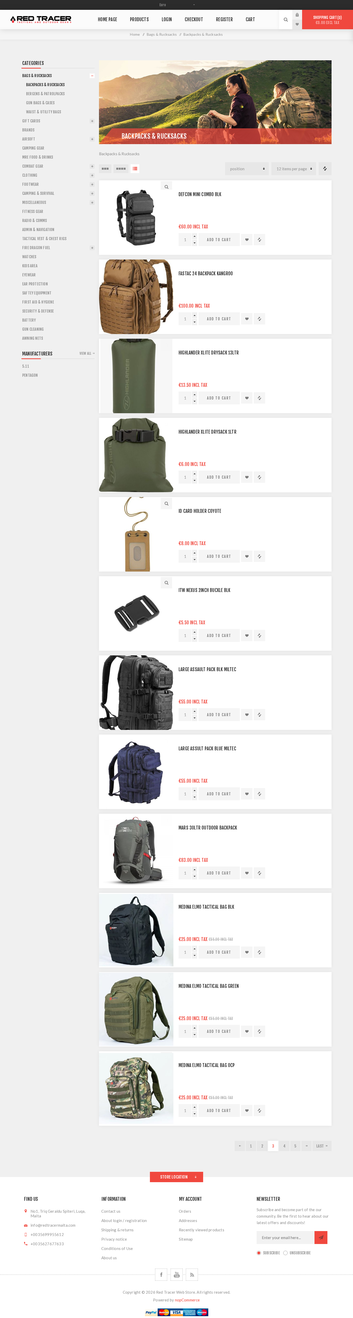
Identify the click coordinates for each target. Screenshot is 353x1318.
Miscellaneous (34, 202)
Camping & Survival (38, 193)
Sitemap (186, 1239)
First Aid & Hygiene (38, 302)
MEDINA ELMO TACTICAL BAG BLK (206, 907)
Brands (28, 130)
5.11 (25, 366)
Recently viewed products (201, 1229)
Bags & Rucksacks (162, 34)
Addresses (188, 1220)
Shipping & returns (117, 1229)
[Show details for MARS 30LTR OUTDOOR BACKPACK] (136, 851)
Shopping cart (326, 20)
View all (85, 353)
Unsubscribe (300, 1252)
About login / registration (124, 1220)
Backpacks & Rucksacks (45, 84)
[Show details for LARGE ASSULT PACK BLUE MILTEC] (136, 772)
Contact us (110, 1211)
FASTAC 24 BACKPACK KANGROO (206, 273)
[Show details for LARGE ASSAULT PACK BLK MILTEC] (136, 692)
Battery (29, 320)
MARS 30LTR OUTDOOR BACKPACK (208, 828)
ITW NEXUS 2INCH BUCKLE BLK (204, 590)
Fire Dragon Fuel (36, 247)
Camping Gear (33, 148)
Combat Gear (32, 166)
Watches (29, 256)
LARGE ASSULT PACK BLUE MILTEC (207, 748)
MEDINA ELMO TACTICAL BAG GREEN (209, 986)
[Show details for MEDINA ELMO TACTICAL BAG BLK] (136, 930)
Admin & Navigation (38, 229)
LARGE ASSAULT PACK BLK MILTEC (207, 669)
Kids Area (29, 265)
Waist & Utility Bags (43, 111)
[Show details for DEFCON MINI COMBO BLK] (136, 217)
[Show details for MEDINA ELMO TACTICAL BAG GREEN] (136, 1009)
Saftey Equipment (36, 293)
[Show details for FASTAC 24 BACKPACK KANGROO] (136, 297)
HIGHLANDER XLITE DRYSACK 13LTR (209, 353)
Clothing (29, 175)
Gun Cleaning (33, 329)
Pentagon (30, 375)
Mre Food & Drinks (37, 157)
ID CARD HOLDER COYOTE (200, 511)
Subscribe (271, 1252)
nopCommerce (187, 1300)
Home (135, 34)
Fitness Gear (32, 211)
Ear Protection (35, 284)
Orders (185, 1211)
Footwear (30, 184)
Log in (301, 14)
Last (320, 1146)
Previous (240, 1146)
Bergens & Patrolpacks (45, 93)
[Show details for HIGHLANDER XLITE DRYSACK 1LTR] (136, 455)
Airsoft (28, 139)
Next (306, 1146)
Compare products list (325, 168)
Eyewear (29, 274)
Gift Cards (31, 121)
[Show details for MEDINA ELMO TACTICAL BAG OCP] (136, 1088)
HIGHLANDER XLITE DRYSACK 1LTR (207, 432)
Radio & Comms (34, 220)
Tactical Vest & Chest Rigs (44, 238)
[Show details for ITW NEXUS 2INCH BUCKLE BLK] (136, 613)
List (135, 168)
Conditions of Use (117, 1248)
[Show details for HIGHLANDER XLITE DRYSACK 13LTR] (136, 376)
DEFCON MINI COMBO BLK (200, 194)
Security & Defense (38, 311)
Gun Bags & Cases (40, 102)
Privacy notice (114, 1239)
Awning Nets (32, 338)
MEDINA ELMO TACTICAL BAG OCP (207, 1065)
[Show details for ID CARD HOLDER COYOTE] (136, 534)
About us (109, 1257)
